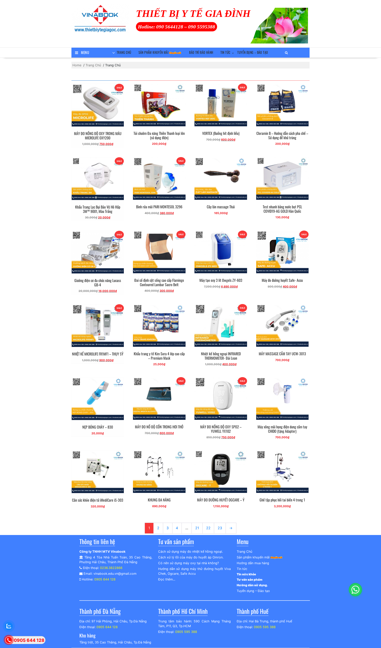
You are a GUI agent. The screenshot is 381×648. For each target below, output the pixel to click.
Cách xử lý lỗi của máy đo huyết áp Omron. (190, 557)
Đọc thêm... (166, 579)
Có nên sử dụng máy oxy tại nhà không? (188, 563)
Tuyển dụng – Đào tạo (252, 52)
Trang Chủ (124, 52)
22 (208, 528)
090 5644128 (169, 26)
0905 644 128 (104, 579)
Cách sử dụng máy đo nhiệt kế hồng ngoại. (190, 551)
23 (220, 528)
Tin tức (225, 52)
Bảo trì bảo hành (201, 52)
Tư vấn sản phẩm (249, 579)
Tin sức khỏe (246, 574)
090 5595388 (201, 26)
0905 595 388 (186, 632)
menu (85, 52)
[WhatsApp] (355, 589)
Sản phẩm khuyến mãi (154, 52)
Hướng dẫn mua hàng (253, 563)
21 (197, 528)
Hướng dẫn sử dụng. (252, 585)
